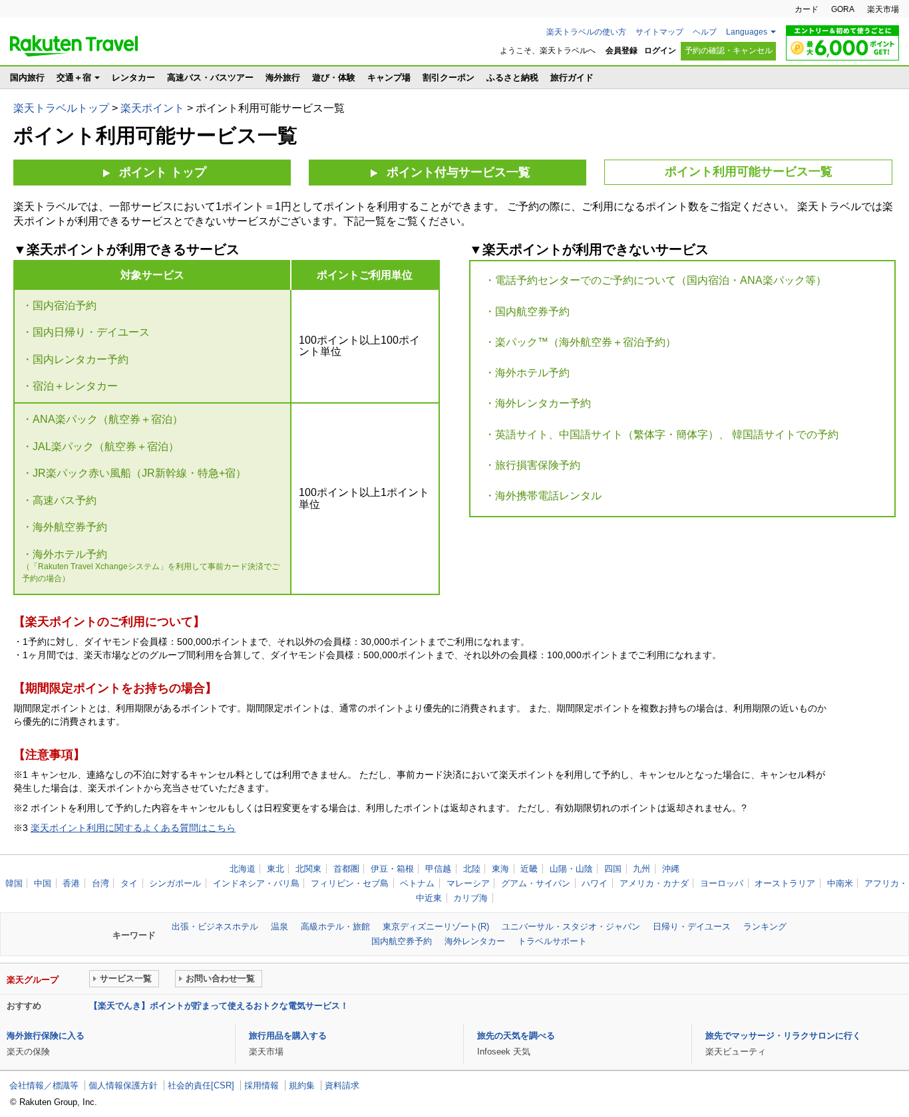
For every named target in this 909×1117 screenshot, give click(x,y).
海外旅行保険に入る (46, 1036)
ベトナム (417, 883)
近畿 (529, 869)
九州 (641, 869)
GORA (842, 9)
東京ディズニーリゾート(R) (436, 926)
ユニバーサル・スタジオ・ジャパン (571, 926)
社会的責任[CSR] (201, 1085)
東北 (275, 869)
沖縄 (670, 869)
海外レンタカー (475, 941)
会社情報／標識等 (44, 1085)
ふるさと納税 (512, 77)
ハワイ (595, 883)
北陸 (471, 869)
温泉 (279, 926)
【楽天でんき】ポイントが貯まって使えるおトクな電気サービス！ (219, 1006)
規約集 (302, 1085)
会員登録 (621, 50)
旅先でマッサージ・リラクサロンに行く (783, 1036)
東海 (500, 869)
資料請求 (342, 1085)
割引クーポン (448, 77)
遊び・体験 (333, 77)
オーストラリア (785, 883)
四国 (613, 869)
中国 (42, 883)
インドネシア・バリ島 (256, 883)
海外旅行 (283, 77)
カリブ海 (470, 898)
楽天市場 (883, 9)
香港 (71, 883)
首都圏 (346, 869)
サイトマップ (659, 32)
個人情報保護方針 (123, 1085)
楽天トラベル (74, 46)
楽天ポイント (152, 108)
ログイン (660, 50)
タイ (129, 883)
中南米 (840, 883)
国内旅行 (27, 77)
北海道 (243, 869)
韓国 (14, 883)
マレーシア (468, 883)
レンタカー (133, 77)
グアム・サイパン (535, 883)
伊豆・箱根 (392, 869)
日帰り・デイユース (692, 926)
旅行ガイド (572, 77)
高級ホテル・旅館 (335, 926)
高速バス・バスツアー (210, 77)
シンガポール (175, 883)
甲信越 (438, 869)
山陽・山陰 (571, 869)
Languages (746, 32)
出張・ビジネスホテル (215, 926)
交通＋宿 (74, 77)
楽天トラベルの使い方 (586, 32)
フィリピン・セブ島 (350, 883)
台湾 (100, 883)
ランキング (765, 926)
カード (806, 9)
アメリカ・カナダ (654, 883)
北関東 (308, 869)
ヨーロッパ (721, 883)
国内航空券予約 (401, 941)
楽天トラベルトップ (61, 108)
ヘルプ (705, 32)
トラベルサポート (552, 941)
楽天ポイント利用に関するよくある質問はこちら (133, 827)
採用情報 (261, 1085)
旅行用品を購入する (288, 1036)
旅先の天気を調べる (516, 1036)
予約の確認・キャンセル (729, 50)
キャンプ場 (389, 77)
